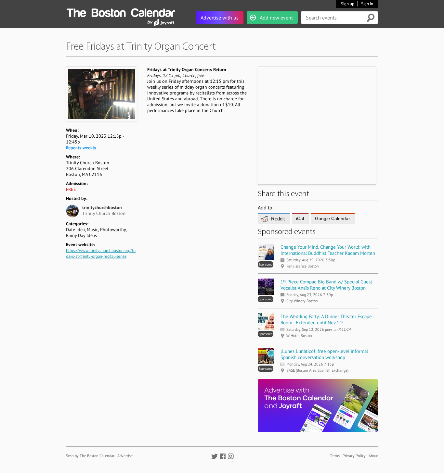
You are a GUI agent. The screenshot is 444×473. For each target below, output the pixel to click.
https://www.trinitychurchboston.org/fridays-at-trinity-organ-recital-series (101, 253)
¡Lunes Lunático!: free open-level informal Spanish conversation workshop (324, 354)
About (373, 455)
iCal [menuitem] (300, 218)
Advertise (125, 455)
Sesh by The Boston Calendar (90, 455)
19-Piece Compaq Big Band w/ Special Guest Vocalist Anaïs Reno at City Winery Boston (326, 285)
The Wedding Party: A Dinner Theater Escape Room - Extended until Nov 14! (326, 319)
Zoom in (101, 93)
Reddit (278, 218)
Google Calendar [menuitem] (332, 218)
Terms (335, 455)
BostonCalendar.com (120, 11)
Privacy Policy (354, 455)
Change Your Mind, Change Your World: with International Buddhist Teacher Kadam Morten (328, 250)
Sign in (367, 3)
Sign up (347, 3)
